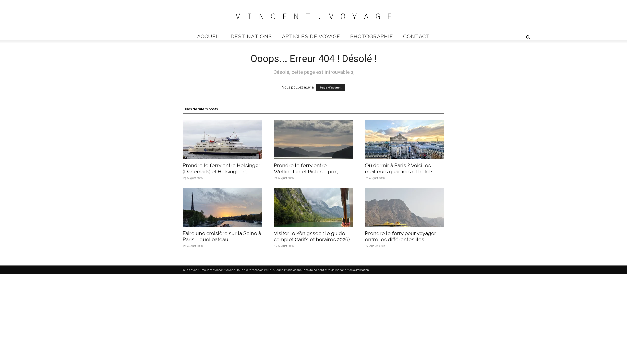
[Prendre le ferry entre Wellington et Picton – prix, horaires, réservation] (313, 139)
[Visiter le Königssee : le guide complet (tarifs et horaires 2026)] (313, 207)
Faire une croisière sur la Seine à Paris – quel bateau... (222, 236)
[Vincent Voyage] (313, 16)
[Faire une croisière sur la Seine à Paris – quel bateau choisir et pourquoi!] (222, 207)
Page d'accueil (330, 87)
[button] (528, 38)
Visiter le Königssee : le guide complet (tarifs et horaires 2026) (312, 236)
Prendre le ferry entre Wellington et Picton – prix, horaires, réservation (306, 171)
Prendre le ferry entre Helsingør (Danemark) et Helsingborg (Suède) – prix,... (221, 171)
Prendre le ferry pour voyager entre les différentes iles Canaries (400, 239)
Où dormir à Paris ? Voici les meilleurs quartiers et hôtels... (401, 168)
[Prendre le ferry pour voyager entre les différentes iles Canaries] (404, 207)
